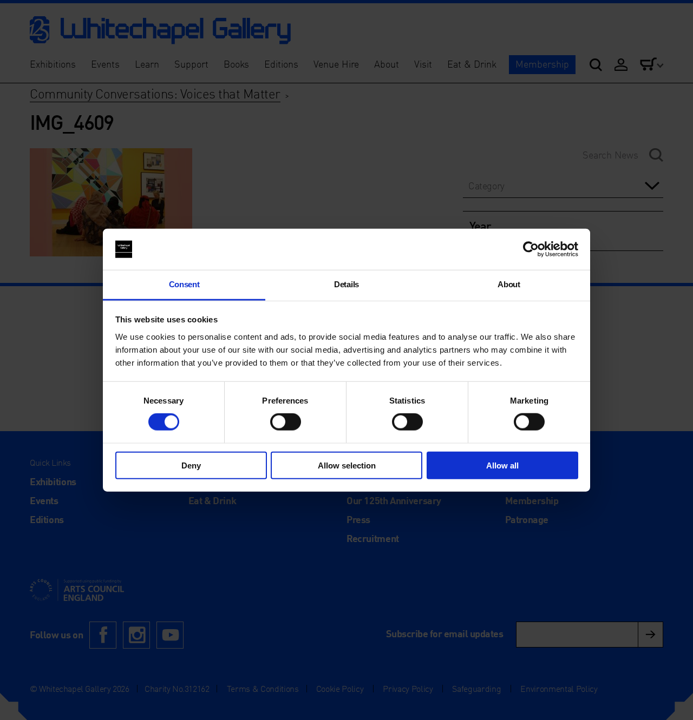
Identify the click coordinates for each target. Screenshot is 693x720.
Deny (191, 465)
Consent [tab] (184, 284)
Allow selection (347, 465)
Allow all (502, 465)
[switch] (285, 422)
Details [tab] (346, 284)
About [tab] (509, 284)
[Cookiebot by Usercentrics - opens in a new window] (530, 249)
